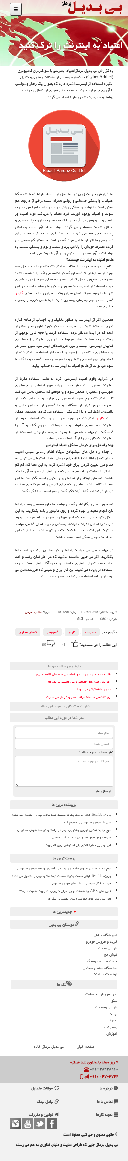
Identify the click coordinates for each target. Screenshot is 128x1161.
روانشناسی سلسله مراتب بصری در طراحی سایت (78, 697)
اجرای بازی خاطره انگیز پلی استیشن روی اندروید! (78, 845)
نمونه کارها (105, 1114)
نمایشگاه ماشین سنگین (100, 967)
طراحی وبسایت (106, 1007)
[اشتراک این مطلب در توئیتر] (37, 654)
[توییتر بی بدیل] (39, 1123)
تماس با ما (105, 1101)
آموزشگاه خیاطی (105, 935)
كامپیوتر (52, 632)
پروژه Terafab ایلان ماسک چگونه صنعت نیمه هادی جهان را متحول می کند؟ (61, 815)
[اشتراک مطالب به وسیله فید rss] (28, 654)
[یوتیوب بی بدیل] (27, 1123)
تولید (113, 1013)
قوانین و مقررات (41, 1114)
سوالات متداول (42, 1088)
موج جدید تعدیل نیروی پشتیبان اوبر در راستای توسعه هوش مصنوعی (64, 830)
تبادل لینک (45, 1101)
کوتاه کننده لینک (105, 974)
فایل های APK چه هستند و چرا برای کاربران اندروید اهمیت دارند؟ (65, 891)
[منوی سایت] (16, 9)
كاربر (19, 293)
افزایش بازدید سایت (101, 994)
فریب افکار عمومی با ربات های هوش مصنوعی (81, 883)
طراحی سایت (107, 948)
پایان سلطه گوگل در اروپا (94, 689)
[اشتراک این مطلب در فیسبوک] (46, 654)
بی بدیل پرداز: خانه (49, 1046)
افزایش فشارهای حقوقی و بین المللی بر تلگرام (79, 682)
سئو (114, 1000)
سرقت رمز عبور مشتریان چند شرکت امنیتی (81, 837)
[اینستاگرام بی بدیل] (15, 1123)
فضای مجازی (28, 632)
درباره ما (107, 1088)
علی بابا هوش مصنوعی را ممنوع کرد (87, 822)
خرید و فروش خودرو (101, 941)
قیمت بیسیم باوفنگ (102, 961)
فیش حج (110, 954)
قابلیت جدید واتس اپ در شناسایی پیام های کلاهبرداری (73, 674)
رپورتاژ (112, 1020)
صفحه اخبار (85, 1046)
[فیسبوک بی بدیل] (52, 1123)
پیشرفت (110, 1027)
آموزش (111, 1033)
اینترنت (90, 632)
